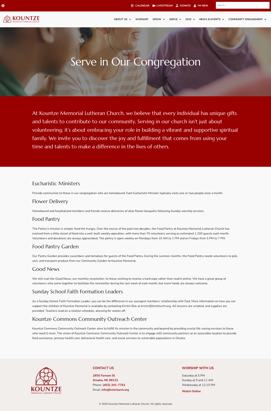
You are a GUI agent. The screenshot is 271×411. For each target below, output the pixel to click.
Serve (173, 19)
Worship (141, 19)
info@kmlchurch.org (115, 390)
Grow (157, 19)
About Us (120, 19)
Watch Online (191, 391)
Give (188, 19)
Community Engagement (245, 19)
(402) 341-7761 (114, 385)
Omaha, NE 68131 (105, 380)
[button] (122, 19)
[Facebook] (2, 5)
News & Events (209, 19)
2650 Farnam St (104, 376)
